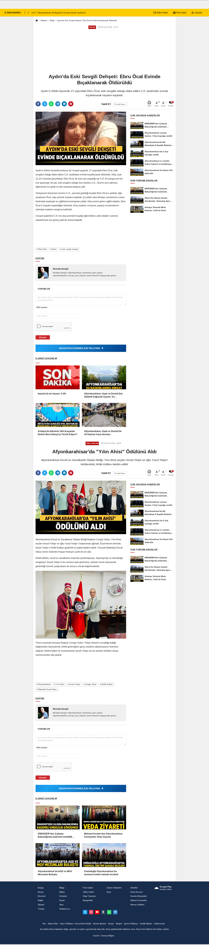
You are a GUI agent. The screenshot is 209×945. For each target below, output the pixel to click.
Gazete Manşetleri (138, 896)
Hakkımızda (159, 924)
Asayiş (41, 888)
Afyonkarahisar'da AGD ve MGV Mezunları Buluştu (55, 873)
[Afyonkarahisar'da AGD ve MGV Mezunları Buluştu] (58, 855)
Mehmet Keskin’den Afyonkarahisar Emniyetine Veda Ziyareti (103, 835)
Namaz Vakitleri (137, 905)
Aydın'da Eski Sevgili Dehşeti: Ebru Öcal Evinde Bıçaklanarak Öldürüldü (87, 20)
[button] (28, 12)
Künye (111, 924)
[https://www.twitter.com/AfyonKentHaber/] (85, 912)
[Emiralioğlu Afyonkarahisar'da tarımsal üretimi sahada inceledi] (104, 855)
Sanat (62, 900)
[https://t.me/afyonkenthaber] (115, 912)
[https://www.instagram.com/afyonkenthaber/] (91, 912)
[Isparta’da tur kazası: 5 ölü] (58, 377)
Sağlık (40, 900)
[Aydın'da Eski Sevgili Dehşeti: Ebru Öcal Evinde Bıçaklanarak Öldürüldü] (81, 138)
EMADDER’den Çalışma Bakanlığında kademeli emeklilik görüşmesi (55, 835)
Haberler (43, 20)
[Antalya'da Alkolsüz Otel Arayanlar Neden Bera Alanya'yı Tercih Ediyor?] (58, 415)
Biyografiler (88, 900)
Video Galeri (162, 12)
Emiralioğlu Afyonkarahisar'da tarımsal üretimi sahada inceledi (101, 873)
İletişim (119, 924)
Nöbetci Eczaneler (138, 900)
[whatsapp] (51, 103)
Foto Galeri (181, 12)
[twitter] (44, 103)
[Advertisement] (104, 51)
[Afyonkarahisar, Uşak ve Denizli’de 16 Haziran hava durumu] (104, 415)
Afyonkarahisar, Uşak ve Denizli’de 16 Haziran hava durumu (103, 433)
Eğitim (62, 892)
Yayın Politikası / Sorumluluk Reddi (75, 924)
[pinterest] (70, 103)
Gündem (63, 896)
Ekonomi (41, 896)
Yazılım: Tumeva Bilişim (103, 936)
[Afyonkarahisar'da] (81, 507)
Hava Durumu (136, 892)
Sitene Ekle (53, 924)
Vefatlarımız (64, 909)
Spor (61, 905)
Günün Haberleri (114, 888)
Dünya (41, 892)
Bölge (52, 20)
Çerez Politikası (131, 924)
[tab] (44, 289)
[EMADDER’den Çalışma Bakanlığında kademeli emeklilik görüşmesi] (58, 817)
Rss (44, 924)
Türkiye (41, 909)
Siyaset (41, 905)
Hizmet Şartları (99, 924)
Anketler (134, 888)
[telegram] (57, 103)
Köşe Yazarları (89, 896)
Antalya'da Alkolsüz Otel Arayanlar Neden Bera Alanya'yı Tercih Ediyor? (57, 433)
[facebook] (38, 103)
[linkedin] (64, 103)
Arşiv (109, 892)
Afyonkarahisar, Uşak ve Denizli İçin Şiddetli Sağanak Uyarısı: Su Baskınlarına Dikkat (103, 395)
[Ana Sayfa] (37, 21)
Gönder (42, 337)
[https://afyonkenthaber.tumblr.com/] (103, 912)
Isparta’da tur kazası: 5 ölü (52, 393)
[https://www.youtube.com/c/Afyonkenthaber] (97, 912)
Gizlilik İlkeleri (146, 924)
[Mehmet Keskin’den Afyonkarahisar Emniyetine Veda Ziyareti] (104, 817)
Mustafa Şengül (60, 269)
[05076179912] (109, 912)
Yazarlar (198, 12)
